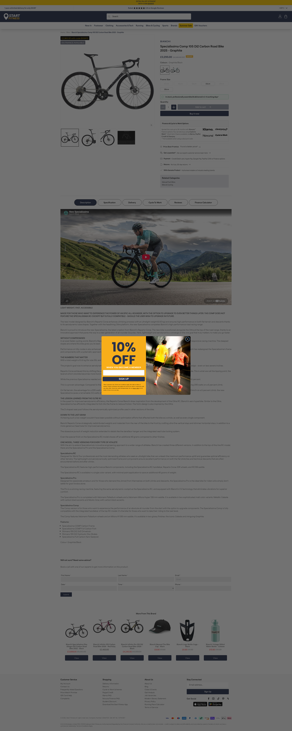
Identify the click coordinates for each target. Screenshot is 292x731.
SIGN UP (124, 379)
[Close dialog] (188, 339)
